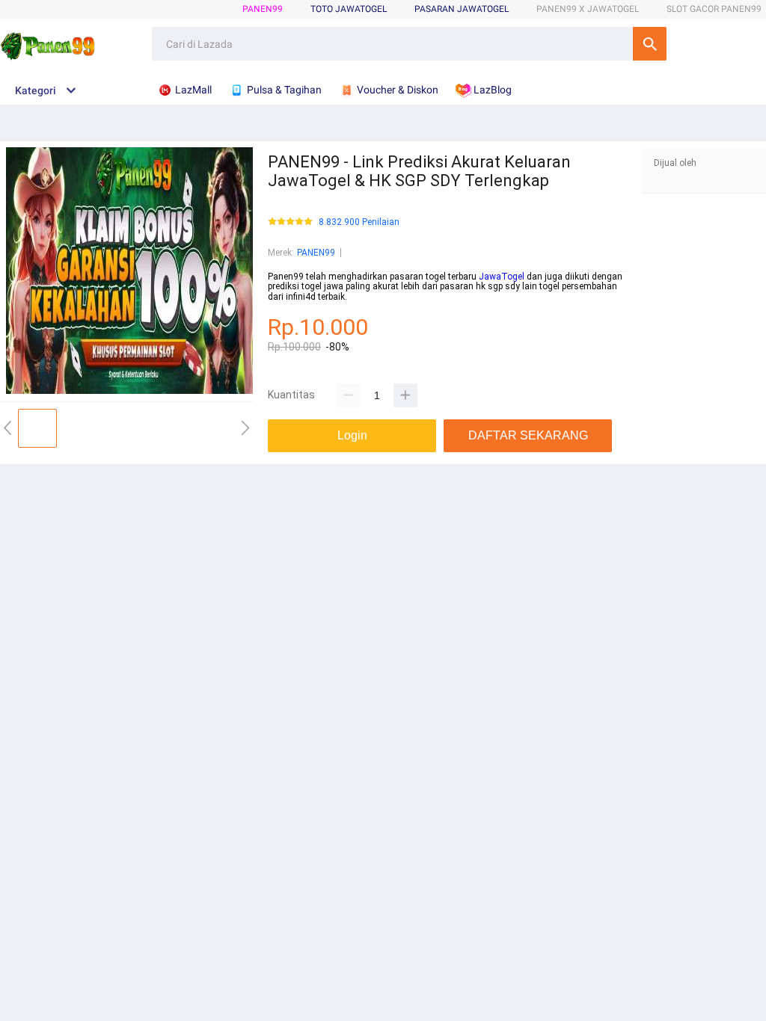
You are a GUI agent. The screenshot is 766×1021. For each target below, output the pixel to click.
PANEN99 (262, 9)
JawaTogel (501, 276)
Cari (650, 44)
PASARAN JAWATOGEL (461, 9)
